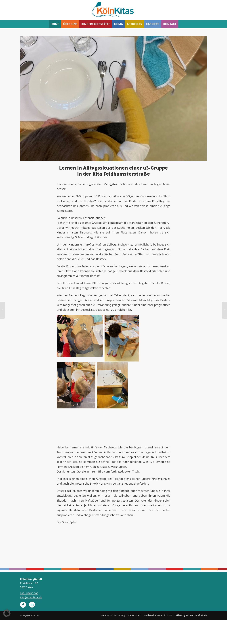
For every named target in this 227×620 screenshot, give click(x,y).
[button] (7, 613)
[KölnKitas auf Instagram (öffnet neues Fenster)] (32, 606)
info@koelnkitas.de (31, 597)
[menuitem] (55, 24)
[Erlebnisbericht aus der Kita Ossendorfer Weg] (224, 310)
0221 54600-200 (29, 593)
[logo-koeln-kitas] (113, 10)
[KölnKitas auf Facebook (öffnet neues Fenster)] (23, 606)
